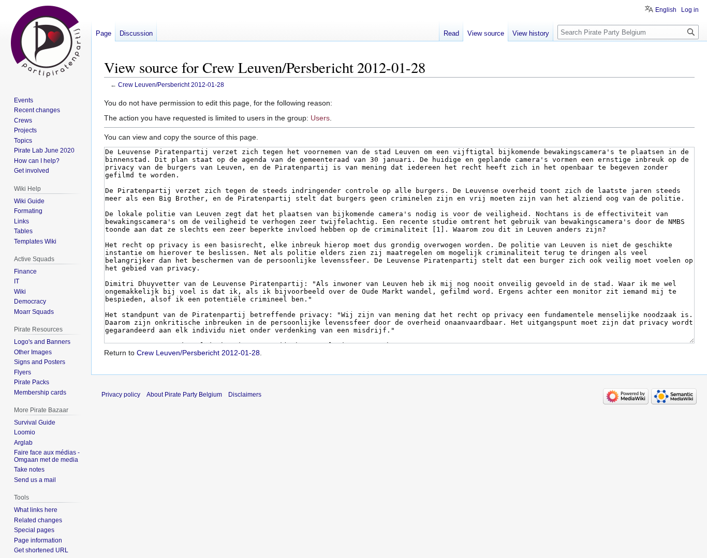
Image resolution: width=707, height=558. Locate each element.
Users (320, 118)
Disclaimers (244, 394)
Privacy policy (120, 394)
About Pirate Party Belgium (184, 394)
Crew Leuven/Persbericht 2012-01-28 (171, 84)
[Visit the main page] (45, 41)
